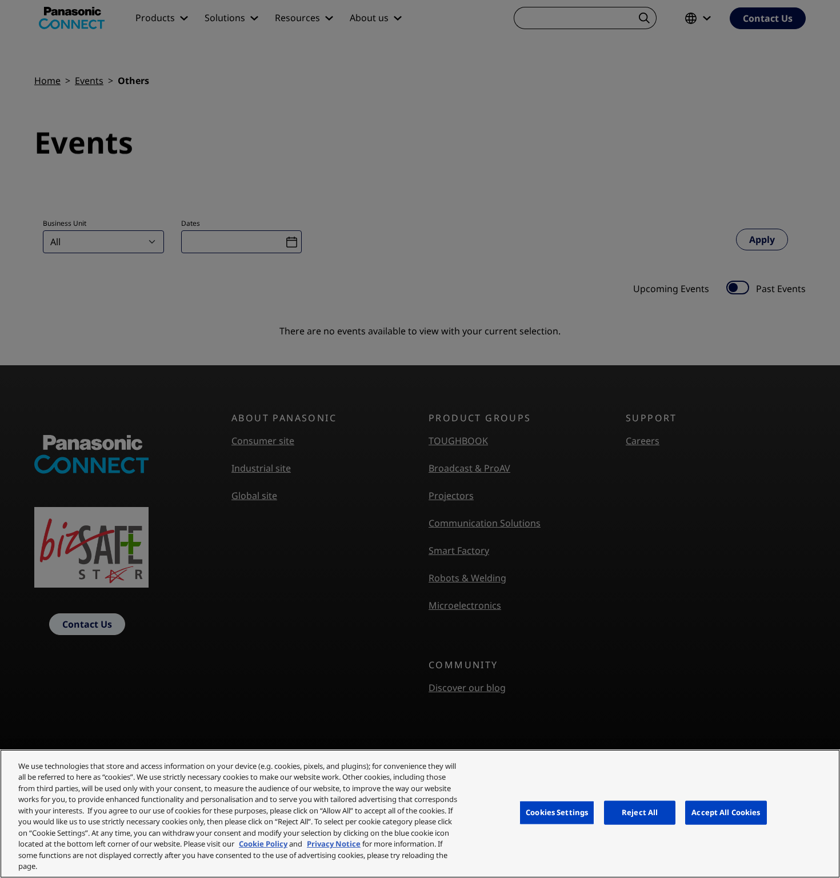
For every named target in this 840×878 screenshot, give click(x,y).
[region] (420, 813)
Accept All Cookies (725, 812)
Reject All (640, 812)
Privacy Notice (334, 844)
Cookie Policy (263, 844)
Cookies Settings (557, 812)
